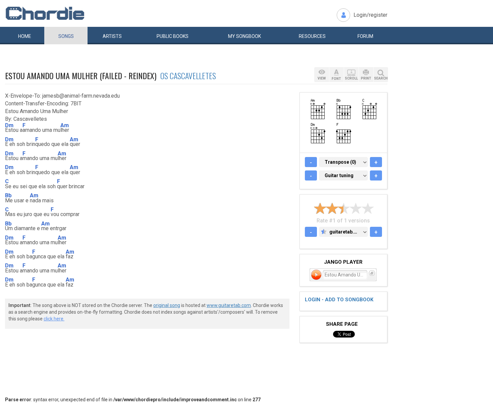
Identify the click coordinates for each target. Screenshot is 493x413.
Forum (365, 36)
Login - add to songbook (339, 300)
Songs (66, 36)
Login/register (370, 15)
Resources (312, 36)
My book (244, 36)
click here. (54, 318)
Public (172, 36)
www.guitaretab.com (229, 305)
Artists (112, 36)
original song (166, 305)
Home (24, 36)
